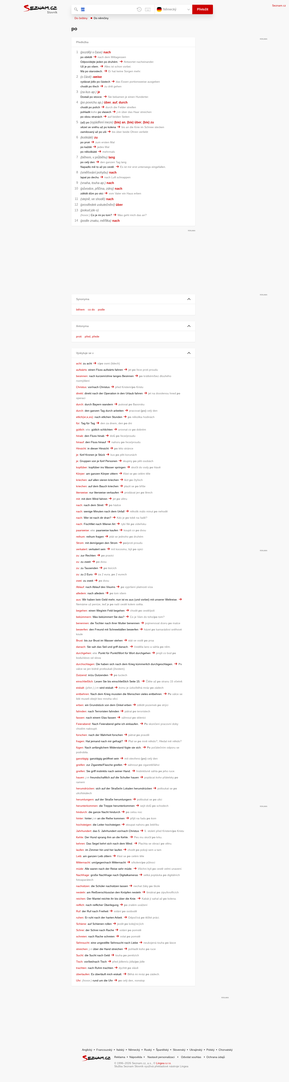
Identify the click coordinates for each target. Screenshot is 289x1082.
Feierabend (83, 723)
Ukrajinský (196, 1049)
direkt (79, 393)
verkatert (81, 549)
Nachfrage (82, 875)
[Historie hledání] (139, 9)
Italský (120, 1049)
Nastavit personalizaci (161, 1057)
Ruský (148, 1049)
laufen (80, 849)
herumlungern (85, 799)
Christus (81, 387)
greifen (80, 764)
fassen (80, 717)
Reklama (119, 1057)
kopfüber (81, 467)
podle (101, 309)
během (80, 309)
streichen (81, 949)
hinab (79, 435)
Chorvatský (226, 1049)
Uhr (78, 980)
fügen (79, 747)
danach (80, 646)
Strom (80, 542)
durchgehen (83, 653)
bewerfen (82, 629)
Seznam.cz (279, 5)
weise (97, 77)
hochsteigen (83, 824)
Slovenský (179, 1049)
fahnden (81, 711)
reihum (80, 536)
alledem (81, 593)
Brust (79, 640)
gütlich (80, 429)
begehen (81, 610)
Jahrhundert (83, 831)
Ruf (78, 911)
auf (114, 102)
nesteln (80, 892)
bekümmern (83, 616)
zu (152, 122)
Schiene (81, 923)
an (123, 122)
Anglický (87, 1049)
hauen (80, 777)
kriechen (81, 479)
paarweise (82, 530)
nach (107, 52)
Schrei (80, 930)
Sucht (79, 955)
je (99, 92)
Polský (210, 1049)
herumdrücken (85, 788)
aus (78, 599)
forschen (81, 734)
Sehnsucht (82, 942)
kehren (80, 843)
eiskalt (80, 687)
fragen (80, 741)
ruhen (79, 917)
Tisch (79, 961)
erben (79, 705)
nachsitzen (82, 886)
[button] (133, 299)
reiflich (80, 904)
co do (91, 309)
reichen (80, 898)
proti (79, 336)
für (77, 423)
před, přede (92, 336)
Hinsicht (81, 448)
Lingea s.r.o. (163, 1063)
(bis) (117, 122)
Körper (80, 473)
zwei (79, 580)
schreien (81, 936)
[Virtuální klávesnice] (148, 9)
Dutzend (81, 675)
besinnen (81, 376)
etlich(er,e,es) (84, 417)
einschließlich (84, 681)
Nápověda (135, 1057)
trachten (81, 967)
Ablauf (80, 587)
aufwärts (81, 369)
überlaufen (82, 974)
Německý (134, 1049)
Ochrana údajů (215, 1057)
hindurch (81, 812)
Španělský (162, 1049)
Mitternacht (83, 862)
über (107, 102)
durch (123, 102)
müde (79, 868)
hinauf (80, 442)
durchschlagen (85, 664)
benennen (82, 623)
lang (112, 157)
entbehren (82, 694)
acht (78, 363)
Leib (78, 856)
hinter (79, 818)
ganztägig (82, 758)
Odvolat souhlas (191, 1057)
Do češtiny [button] (81, 18)
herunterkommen (87, 805)
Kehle (79, 837)
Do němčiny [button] (101, 18)
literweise (82, 492)
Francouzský (104, 1049)
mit (78, 498)
